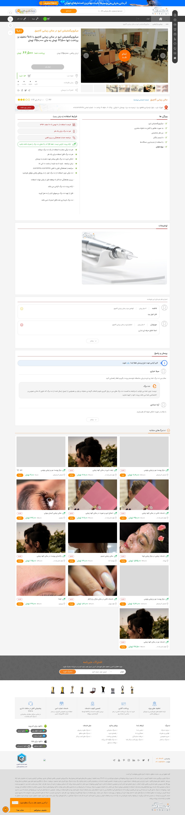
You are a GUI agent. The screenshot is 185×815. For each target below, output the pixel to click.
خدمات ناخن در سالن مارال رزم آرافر (100, 599)
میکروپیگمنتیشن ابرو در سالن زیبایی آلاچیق (56, 31)
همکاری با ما (139, 733)
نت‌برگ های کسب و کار (83, 736)
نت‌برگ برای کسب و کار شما (134, 739)
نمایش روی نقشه (26, 107)
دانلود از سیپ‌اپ (22, 746)
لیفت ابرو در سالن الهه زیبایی (102, 470)
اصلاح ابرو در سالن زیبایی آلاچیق (122, 324)
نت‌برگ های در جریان (83, 730)
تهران (148, 18)
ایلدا (59, 599)
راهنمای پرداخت (112, 736)
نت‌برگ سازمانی (112, 730)
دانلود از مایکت (37, 736)
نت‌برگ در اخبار (164, 739)
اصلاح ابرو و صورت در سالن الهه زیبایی (99, 513)
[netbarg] (161, 806)
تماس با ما (140, 730)
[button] (86, 55)
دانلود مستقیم (38, 746)
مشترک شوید (67, 671)
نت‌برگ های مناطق (84, 733)
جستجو (68, 10)
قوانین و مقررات (164, 733)
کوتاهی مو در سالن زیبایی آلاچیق (124, 308)
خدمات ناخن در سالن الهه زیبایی (153, 513)
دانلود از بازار (21, 731)
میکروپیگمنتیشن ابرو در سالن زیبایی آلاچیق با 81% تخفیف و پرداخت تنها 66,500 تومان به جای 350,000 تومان (47, 38)
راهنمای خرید (112, 733)
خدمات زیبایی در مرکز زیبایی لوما (153, 556)
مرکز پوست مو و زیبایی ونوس (154, 470)
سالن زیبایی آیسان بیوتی (52, 513)
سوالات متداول (112, 743)
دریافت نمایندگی (137, 736)
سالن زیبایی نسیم (107, 556)
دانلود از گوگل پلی (37, 731)
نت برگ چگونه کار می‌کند (109, 739)
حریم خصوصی (164, 736)
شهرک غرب (70, 76)
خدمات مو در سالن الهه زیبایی (154, 642)
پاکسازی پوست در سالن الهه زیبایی (49, 556)
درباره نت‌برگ (165, 730)
